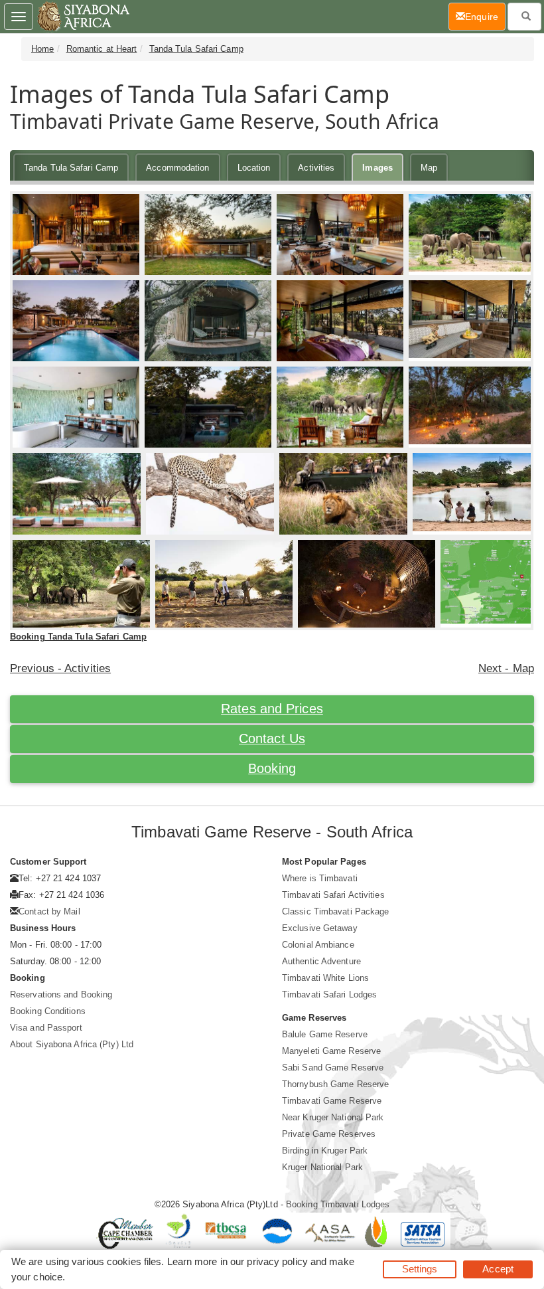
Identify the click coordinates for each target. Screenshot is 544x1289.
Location (254, 168)
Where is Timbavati (320, 878)
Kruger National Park (322, 1167)
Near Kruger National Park (333, 1117)
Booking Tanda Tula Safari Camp (78, 637)
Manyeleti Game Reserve (331, 1051)
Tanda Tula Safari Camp (196, 49)
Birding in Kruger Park (325, 1151)
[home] (82, 16)
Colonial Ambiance (318, 945)
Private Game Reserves (328, 1134)
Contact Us (272, 738)
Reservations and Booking (61, 994)
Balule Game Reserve (325, 1034)
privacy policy (277, 1261)
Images (377, 168)
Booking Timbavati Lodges (337, 1204)
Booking (272, 768)
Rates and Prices (272, 708)
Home (42, 49)
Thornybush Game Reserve (335, 1084)
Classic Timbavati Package (335, 911)
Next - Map (506, 668)
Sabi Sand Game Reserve (332, 1068)
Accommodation (177, 168)
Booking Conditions (48, 1011)
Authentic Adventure (321, 961)
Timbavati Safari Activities (333, 895)
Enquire (485, 16)
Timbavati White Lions (325, 978)
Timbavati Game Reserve (331, 1101)
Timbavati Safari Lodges (329, 994)
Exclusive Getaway (320, 928)
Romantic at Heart (101, 49)
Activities (316, 168)
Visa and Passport (46, 1028)
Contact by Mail (49, 911)
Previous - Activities (60, 668)
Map (429, 168)
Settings (420, 1268)
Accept (497, 1268)
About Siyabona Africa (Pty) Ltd (71, 1044)
